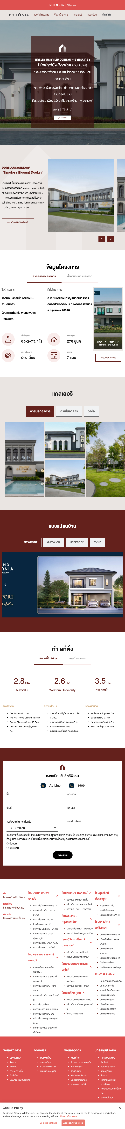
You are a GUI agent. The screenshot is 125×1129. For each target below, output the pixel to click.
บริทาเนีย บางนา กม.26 (43, 919)
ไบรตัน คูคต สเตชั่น (75, 1014)
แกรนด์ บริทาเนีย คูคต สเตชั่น (79, 1000)
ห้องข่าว (104, 1075)
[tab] (44, 277)
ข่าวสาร (13, 1062)
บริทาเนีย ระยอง (107, 1004)
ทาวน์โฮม (7, 904)
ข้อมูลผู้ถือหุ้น (106, 1071)
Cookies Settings (48, 1122)
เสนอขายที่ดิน (45, 1058)
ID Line (71, 808)
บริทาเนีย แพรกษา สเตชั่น (77, 900)
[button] (101, 239)
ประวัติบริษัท (76, 1071)
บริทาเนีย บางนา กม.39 (110, 934)
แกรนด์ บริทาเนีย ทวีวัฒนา (78, 957)
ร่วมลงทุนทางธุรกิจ (48, 1071)
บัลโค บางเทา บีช (107, 986)
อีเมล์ (9, 808)
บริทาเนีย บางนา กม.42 (110, 958)
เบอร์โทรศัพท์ (74, 821)
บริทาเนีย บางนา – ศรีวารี (44, 947)
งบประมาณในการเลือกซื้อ (19, 822)
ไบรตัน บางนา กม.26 (42, 924)
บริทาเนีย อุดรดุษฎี (108, 1009)
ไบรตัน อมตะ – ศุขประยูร (110, 967)
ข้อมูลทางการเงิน (108, 1067)
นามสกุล (71, 794)
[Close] (119, 1107)
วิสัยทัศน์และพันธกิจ (79, 1075)
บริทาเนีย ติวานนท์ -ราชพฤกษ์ (46, 1009)
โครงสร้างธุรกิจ (77, 1067)
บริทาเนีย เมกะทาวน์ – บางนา (45, 929)
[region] (62, 1116)
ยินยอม (13, 844)
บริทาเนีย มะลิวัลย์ (107, 1014)
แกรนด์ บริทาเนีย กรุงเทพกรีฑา (80, 933)
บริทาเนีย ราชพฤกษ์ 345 (43, 1014)
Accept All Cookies (73, 1122)
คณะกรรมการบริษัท (79, 1084)
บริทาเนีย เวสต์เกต (41, 1004)
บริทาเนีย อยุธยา (107, 1000)
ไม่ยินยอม (14, 848)
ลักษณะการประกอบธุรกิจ (81, 1062)
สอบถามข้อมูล (107, 1097)
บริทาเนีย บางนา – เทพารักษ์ (79, 909)
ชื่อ (8, 794)
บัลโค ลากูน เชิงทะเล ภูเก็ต (111, 981)
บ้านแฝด (7, 914)
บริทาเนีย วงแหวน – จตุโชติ (78, 986)
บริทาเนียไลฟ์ (15, 1058)
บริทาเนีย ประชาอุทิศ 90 (110, 915)
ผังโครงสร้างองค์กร (79, 1080)
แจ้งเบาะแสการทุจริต (48, 1067)
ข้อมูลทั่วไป (75, 1058)
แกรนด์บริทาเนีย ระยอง (109, 990)
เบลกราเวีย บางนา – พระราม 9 (80, 929)
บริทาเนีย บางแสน (107, 995)
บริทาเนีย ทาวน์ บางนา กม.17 (45, 943)
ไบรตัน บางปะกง (107, 962)
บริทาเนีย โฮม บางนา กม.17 (45, 906)
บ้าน (5, 893)
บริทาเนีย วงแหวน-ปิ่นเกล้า (78, 952)
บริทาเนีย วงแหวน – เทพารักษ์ (79, 904)
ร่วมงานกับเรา (46, 1062)
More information (69, 1116)
